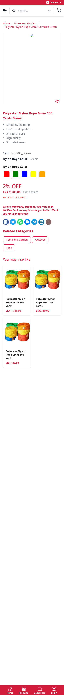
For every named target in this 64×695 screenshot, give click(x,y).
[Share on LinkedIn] (41, 222)
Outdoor (40, 239)
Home (6, 23)
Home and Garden (25, 23)
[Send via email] (49, 222)
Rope (9, 247)
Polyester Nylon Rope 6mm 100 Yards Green (31, 27)
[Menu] (5, 10)
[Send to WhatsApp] (20, 222)
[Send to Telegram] (34, 222)
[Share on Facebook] (6, 222)
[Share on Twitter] (13, 222)
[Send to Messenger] (27, 222)
